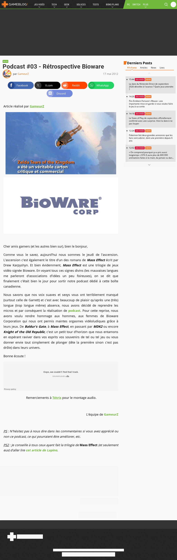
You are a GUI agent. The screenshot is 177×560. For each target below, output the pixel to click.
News (153, 67)
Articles (143, 67)
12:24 (151, 135)
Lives (162, 67)
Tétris (56, 398)
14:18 (151, 118)
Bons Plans (112, 4)
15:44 (151, 84)
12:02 (151, 154)
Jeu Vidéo (39, 4)
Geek (66, 4)
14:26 (151, 101)
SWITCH (136, 4)
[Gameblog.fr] (14, 4)
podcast (74, 311)
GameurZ (23, 73)
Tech (54, 4)
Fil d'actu (132, 67)
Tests (96, 4)
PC (128, 4)
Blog (5, 61)
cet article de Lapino (41, 450)
